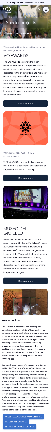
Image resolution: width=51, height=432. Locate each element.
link (12, 358)
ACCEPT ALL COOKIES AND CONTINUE (23, 416)
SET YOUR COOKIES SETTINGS (19, 426)
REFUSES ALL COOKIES (16, 421)
